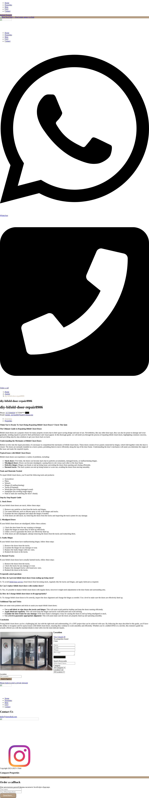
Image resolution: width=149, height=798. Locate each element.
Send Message (59, 657)
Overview (8, 419)
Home (7, 3)
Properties (8, 5)
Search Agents (6, 679)
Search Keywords (60, 661)
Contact (7, 11)
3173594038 (10, 413)
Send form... (8, 795)
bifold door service (16, 582)
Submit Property (6, 15)
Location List (58, 670)
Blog (6, 7)
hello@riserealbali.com (8, 717)
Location (3, 674)
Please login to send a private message (14, 683)
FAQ (6, 9)
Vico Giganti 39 (59, 637)
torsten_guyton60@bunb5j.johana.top (19, 415)
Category (57, 666)
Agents (7, 394)
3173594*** (22, 413)
